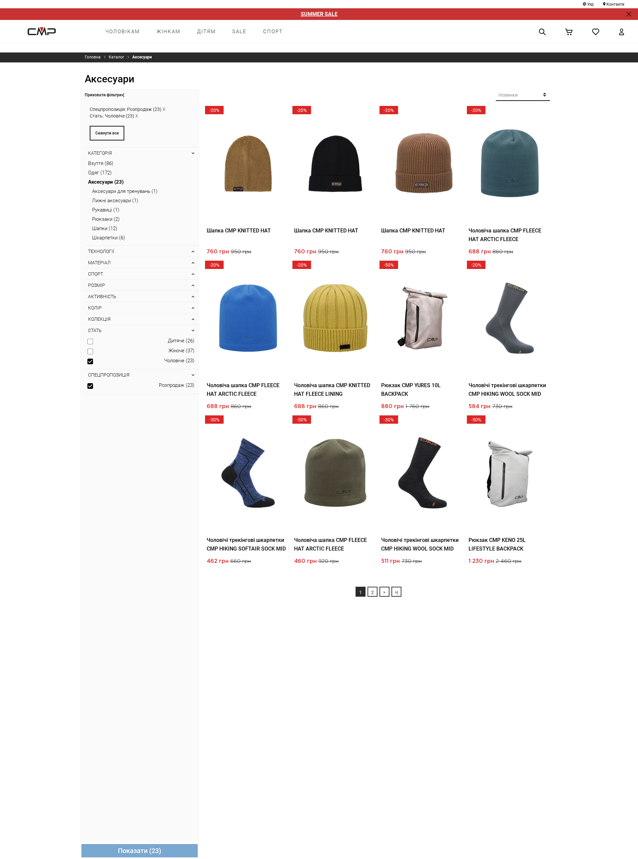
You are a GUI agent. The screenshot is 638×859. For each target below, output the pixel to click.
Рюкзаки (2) (106, 219)
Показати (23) (139, 851)
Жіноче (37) (181, 351)
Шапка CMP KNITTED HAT (239, 230)
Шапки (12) (104, 228)
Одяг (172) (100, 173)
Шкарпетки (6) (108, 238)
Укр (590, 4)
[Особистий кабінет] (621, 31)
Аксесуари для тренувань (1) (125, 191)
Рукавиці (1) (105, 210)
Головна (93, 57)
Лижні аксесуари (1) (115, 201)
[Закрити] (628, 14)
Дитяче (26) (181, 341)
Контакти (615, 4)
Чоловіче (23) (179, 361)
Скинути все (107, 133)
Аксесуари (142, 57)
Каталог (116, 57)
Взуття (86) (100, 163)
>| (396, 592)
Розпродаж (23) (176, 385)
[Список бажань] (595, 31)
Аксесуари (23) (106, 182)
